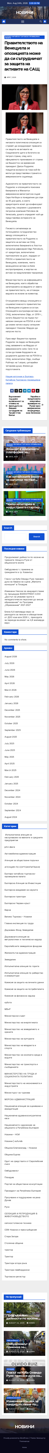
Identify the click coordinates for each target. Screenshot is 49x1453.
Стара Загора (11, 1236)
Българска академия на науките (21, 890)
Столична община (14, 1243)
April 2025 (10, 763)
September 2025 (13, 730)
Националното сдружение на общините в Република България (22, 1126)
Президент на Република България (23, 1190)
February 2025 (12, 777)
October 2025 (11, 723)
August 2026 (11, 656)
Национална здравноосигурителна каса (23, 1117)
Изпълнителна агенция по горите (22, 966)
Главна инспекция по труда (19, 923)
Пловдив (9, 1177)
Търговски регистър (15, 1276)
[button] (41, 21)
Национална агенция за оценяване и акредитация (24, 1107)
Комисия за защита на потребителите (24, 989)
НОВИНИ (24, 12)
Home (24, 1447)
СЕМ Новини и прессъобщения (21, 1229)
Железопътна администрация (20, 953)
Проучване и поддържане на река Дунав (22, 1198)
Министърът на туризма (17, 1092)
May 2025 (9, 757)
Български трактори (15, 896)
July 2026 (9, 663)
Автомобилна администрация (20, 853)
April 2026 (10, 683)
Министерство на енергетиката (21, 1022)
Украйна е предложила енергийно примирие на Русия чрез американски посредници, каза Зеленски (33, 405)
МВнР (8, 1009)
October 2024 (11, 803)
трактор (9, 1250)
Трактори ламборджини (17, 1270)
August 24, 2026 (17, 1323)
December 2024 (12, 790)
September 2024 (13, 810)
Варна (8, 910)
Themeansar (24, 1441)
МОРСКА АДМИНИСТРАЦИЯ (20, 1099)
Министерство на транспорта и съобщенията (21, 1065)
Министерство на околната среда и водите (23, 1056)
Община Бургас (12, 1154)
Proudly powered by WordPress (16, 1438)
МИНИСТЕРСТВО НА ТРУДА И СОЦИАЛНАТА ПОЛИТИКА (21, 1075)
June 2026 (10, 670)
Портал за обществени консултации (23, 1184)
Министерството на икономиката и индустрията (23, 1084)
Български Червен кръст (17, 903)
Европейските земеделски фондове (23, 946)
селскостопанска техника (18, 1223)
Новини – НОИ (12, 1134)
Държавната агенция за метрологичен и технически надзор (23, 938)
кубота (8, 1002)
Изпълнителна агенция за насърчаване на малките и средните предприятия (24, 837)
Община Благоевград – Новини (21, 1148)
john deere (10, 847)
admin (32, 1323)
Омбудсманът (12, 1170)
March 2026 (10, 690)
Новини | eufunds (13, 1141)
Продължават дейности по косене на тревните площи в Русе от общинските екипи (24, 560)
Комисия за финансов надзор (20, 995)
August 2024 (11, 817)
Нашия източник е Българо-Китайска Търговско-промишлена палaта (23, 380)
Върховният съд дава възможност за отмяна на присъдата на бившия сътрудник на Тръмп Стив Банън (16, 406)
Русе (7, 1207)
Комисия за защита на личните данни (24, 982)
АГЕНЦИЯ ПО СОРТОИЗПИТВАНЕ (22, 867)
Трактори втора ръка (16, 1263)
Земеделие (10, 959)
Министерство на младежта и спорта (20, 1046)
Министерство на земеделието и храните (22, 1030)
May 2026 (9, 676)
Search (8, 528)
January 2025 (11, 783)
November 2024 (13, 797)
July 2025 (9, 743)
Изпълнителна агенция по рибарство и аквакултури (24, 974)
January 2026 (11, 703)
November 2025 (12, 716)
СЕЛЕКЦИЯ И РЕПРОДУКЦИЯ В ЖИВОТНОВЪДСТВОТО (21, 1215)
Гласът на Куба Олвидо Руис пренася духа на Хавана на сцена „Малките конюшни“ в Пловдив (24, 582)
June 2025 (10, 750)
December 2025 (12, 710)
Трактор (9, 1256)
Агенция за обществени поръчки (22, 860)
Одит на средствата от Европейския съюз (24, 1162)
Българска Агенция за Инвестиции (23, 883)
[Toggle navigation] (23, 21)
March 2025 (10, 770)
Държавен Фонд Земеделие (19, 930)
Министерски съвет (15, 1016)
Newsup (40, 1438)
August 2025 (11, 737)
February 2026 (12, 696)
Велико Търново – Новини (18, 916)
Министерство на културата (20, 1038)
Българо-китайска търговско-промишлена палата (22, 37)
